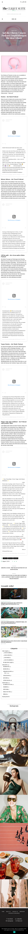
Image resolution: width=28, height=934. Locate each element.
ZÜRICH (5, 694)
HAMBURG (5, 687)
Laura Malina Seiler (13, 553)
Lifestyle (5, 558)
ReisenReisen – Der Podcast (15, 250)
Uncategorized (5, 696)
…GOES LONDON (7, 655)
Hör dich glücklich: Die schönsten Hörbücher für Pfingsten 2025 (11, 603)
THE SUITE (22, 40)
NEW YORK (5, 689)
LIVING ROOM (17, 40)
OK (14, 932)
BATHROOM (6, 666)
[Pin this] (16, 43)
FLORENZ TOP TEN (7, 684)
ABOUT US (8, 911)
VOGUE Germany (13, 416)
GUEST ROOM (6, 675)
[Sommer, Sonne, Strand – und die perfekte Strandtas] (14, 893)
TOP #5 (7, 620)
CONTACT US (15, 911)
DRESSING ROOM (7, 671)
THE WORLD (5, 682)
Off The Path (12, 339)
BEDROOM (5, 669)
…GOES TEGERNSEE (7, 660)
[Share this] (12, 43)
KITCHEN (3, 639)
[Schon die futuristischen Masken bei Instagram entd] (14, 781)
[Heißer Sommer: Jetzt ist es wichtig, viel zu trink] (14, 865)
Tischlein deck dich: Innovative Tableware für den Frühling (14, 641)
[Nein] (26, 930)
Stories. (10, 174)
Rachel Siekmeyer (8, 40)
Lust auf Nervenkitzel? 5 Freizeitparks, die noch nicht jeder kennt (14, 622)
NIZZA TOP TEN (6, 691)
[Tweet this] (14, 43)
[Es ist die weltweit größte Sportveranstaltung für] (14, 837)
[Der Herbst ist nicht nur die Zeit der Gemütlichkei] (14, 724)
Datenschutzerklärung (14, 913)
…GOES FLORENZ (7, 652)
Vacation (16, 558)
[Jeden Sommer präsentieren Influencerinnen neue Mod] (14, 809)
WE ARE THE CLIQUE (8, 662)
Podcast (10, 558)
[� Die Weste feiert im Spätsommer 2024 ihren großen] (14, 752)
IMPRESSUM (22, 911)
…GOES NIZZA (6, 657)
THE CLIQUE (5, 651)
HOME (3, 911)
